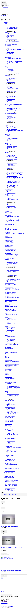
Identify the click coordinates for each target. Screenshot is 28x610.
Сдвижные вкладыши (11, 413)
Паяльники (9, 443)
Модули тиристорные (11, 91)
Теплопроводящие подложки (13, 386)
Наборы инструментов (9, 460)
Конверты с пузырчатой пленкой (11, 480)
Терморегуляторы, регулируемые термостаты (14, 227)
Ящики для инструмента (10, 490)
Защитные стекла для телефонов (12, 41)
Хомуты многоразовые (9, 421)
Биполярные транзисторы (12, 76)
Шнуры (6, 335)
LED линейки (10, 33)
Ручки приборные (8, 377)
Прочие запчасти (8, 45)
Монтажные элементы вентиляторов (15, 177)
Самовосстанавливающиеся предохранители (14, 233)
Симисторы (9, 86)
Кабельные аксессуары (10, 407)
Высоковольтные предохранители (14, 217)
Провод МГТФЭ (10, 330)
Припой (8, 403)
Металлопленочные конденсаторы (14, 61)
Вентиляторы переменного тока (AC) (15, 172)
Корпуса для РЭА (8, 366)
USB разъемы (10, 131)
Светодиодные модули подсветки (12, 297)
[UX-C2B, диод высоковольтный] (14, 584)
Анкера (8, 392)
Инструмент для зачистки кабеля (14, 447)
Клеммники (7, 152)
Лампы (6, 268)
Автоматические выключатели (11, 229)
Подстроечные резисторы (12, 50)
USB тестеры (10, 430)
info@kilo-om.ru (4, 15)
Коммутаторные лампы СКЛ (13, 270)
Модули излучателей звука (10, 250)
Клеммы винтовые (11, 147)
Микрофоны (9, 106)
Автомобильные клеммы (12, 144)
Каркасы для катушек (9, 362)
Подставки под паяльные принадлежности (16, 444)
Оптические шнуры (11, 339)
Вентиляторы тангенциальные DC (14, 174)
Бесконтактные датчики (12, 163)
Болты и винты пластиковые (13, 394)
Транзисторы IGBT (11, 79)
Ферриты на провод (11, 193)
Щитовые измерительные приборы (12, 180)
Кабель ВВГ (9, 320)
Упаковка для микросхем (10, 488)
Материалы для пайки (9, 400)
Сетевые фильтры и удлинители (11, 344)
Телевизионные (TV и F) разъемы (14, 127)
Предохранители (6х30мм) (13, 221)
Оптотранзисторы (11, 80)
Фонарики (7, 298)
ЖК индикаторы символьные (13, 280)
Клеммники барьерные (12, 159)
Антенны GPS (10, 195)
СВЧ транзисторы (11, 82)
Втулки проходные (8, 350)
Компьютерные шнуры (12, 337)
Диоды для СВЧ (10, 25)
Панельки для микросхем (10, 371)
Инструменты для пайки (10, 438)
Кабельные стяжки (8, 418)
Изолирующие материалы (10, 382)
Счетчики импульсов (11, 207)
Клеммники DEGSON (11, 155)
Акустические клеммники (12, 153)
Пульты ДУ (7, 42)
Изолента (9, 383)
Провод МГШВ (10, 331)
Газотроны (9, 116)
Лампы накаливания (11, 272)
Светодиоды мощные (11, 266)
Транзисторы (7, 75)
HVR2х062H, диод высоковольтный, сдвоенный (11, 570)
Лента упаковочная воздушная (11, 482)
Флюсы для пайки (11, 404)
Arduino (6, 236)
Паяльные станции (11, 441)
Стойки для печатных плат (10, 378)
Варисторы (7, 228)
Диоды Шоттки (10, 69)
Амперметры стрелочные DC (13, 182)
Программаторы (8, 463)
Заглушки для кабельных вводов (11, 354)
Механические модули (9, 245)
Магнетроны (9, 119)
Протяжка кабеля (8, 469)
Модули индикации (9, 251)
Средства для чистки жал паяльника (15, 405)
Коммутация (7, 134)
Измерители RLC (10, 433)
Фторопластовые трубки (10, 420)
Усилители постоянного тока (11, 314)
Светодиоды (7, 259)
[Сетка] (2, 508)
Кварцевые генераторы (12, 103)
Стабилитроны (10, 71)
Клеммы (6, 143)
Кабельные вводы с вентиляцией (12, 361)
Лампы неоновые (11, 273)
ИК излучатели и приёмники (11, 113)
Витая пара (9, 318)
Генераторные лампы (11, 117)
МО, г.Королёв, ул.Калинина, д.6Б (8, 606)
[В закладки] (7, 554)
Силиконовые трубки (11, 384)
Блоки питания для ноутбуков (11, 306)
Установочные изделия (8, 345)
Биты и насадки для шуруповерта (12, 465)
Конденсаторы (8, 57)
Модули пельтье (8, 211)
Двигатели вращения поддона (13, 24)
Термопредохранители (9, 224)
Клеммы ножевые (11, 149)
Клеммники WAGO (11, 156)
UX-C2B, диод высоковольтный (7, 591)
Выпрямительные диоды (12, 67)
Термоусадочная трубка (12, 388)
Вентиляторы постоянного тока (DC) (15, 173)
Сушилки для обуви (9, 476)
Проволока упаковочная (10, 486)
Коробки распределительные (11, 365)
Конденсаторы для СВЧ (12, 28)
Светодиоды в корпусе (12, 263)
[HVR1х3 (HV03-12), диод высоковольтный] (14, 519)
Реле (8, 140)
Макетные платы (8, 369)
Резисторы (7, 48)
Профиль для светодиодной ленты (12, 289)
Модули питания (8, 241)
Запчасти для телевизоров (10, 32)
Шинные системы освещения (11, 300)
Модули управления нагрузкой (11, 254)
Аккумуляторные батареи (10, 304)
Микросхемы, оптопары (10, 93)
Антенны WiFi (10, 198)
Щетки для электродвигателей (11, 44)
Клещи (8, 452)
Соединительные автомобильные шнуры (16, 341)
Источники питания (8, 301)
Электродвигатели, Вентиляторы (12, 170)
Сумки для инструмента (10, 461)
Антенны (6, 194)
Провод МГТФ (10, 328)
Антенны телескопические (12, 200)
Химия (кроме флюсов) (10, 416)
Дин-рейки (7, 353)
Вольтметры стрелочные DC (13, 185)
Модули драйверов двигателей (11, 249)
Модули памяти (8, 253)
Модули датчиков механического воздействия (14, 247)
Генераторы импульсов (10, 242)
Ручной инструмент (9, 446)
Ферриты (9, 191)
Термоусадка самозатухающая (13, 387)
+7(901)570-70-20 (5, 601)
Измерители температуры (12, 435)
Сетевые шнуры (10, 340)
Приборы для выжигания (12, 458)
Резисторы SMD (10, 52)
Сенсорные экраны (11, 281)
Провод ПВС (10, 332)
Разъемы (6, 125)
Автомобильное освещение (10, 284)
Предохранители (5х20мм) (13, 220)
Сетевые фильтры (8, 212)
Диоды (6, 66)
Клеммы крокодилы (11, 148)
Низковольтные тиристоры (12, 88)
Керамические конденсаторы (13, 59)
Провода (6, 326)
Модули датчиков (8, 246)
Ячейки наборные (8, 489)
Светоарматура (8, 294)
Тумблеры (9, 139)
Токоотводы (7, 379)
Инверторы (7, 311)
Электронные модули (8, 234)
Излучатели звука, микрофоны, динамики (13, 104)
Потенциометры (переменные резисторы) (16, 49)
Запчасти (5, 22)
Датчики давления (11, 165)
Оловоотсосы (10, 442)
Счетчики (6, 203)
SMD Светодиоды (11, 260)
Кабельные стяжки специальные (11, 422)
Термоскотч (7, 425)
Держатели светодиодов (12, 262)
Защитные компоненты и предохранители (13, 213)
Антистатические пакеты (10, 478)
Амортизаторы (8, 347)
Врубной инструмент (11, 451)
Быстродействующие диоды (13, 72)
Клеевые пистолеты (11, 456)
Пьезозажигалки (8, 474)
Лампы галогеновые (11, 271)
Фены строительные (11, 459)
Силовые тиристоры (11, 89)
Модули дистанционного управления (12, 238)
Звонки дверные (8, 473)
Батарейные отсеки (9, 348)
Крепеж (6, 391)
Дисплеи (6, 277)
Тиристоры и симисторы (10, 84)
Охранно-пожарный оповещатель (14, 110)
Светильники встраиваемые (10, 292)
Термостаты (7, 225)
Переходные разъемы (12, 129)
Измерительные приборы (10, 429)
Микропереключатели (12, 136)
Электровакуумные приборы (11, 114)
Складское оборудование (9, 477)
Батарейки (7, 305)
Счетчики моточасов (11, 208)
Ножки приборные (8, 370)
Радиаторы (7, 374)
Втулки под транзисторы (10, 349)
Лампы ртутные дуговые (12, 275)
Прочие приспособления (10, 471)
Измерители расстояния (12, 434)
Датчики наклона (10, 168)
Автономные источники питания (11, 302)
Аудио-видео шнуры (11, 336)
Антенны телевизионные (12, 199)
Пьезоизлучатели (11, 109)
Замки (6, 356)
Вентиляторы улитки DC (12, 176)
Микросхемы (10, 95)
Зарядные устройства (9, 309)
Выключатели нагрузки (9, 230)
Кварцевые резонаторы (12, 101)
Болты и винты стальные (12, 395)
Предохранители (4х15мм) (13, 219)
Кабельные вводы (8, 360)
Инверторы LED (10, 36)
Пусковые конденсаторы (12, 62)
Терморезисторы (10, 53)
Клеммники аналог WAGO (12, 157)
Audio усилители (8, 237)
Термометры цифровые (12, 186)
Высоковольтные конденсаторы (14, 63)
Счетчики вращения (11, 204)
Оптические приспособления (11, 464)
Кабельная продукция (8, 315)
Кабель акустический (11, 319)
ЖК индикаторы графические (13, 279)
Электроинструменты (9, 455)
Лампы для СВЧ (10, 29)
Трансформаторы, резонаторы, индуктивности (14, 97)
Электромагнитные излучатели (13, 108)
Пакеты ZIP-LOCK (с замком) (11, 485)
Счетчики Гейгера (11, 206)
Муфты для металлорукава (13, 412)
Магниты (9, 190)
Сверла (6, 467)
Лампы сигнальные (9, 287)
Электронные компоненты (9, 123)
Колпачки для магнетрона (12, 27)
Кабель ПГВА (10, 322)
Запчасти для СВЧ (8, 23)
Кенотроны (9, 118)
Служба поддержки (5, 599)
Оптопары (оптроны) (11, 96)
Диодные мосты (10, 70)
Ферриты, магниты (9, 189)
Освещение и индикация (9, 258)
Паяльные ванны (10, 439)
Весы (8, 431)
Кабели (6, 317)
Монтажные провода (11, 327)
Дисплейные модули (9, 243)
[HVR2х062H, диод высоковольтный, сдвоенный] (14, 563)
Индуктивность (10, 100)
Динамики (9, 105)
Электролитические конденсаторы (14, 58)
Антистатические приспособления (12, 468)
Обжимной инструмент (12, 450)
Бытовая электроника (8, 472)
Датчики (6, 161)
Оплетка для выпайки (11, 401)
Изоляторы (7, 357)
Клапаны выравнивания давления (12, 364)
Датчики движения (11, 166)
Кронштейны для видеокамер (11, 367)
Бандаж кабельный (11, 408)
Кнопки (8, 135)
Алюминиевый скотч (9, 426)
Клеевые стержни (8, 424)
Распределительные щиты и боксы (12, 375)
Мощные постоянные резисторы (14, 54)
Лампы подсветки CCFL (12, 39)
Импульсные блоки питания (10, 310)
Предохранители (8, 215)
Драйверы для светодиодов (10, 307)
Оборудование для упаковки (11, 484)
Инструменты (6, 428)
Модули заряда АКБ (9, 240)
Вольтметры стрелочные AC (13, 183)
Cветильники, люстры (9, 283)
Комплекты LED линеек (12, 37)
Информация (4, 597)
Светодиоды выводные (12, 264)
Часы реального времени (10, 257)
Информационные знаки (10, 358)
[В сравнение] (8, 554)
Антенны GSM (10, 196)
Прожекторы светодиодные (10, 288)
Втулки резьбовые (11, 396)
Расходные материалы (8, 381)
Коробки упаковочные (9, 481)
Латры (6, 313)
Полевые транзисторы (12, 78)
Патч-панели (7, 373)
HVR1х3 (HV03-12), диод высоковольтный (10, 526)
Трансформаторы (11, 99)
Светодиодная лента (9, 296)
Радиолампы (10, 121)
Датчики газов (10, 164)
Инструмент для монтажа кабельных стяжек (16, 448)
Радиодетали (6, 46)
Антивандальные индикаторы (11, 285)
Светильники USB (8, 290)
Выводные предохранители (13, 216)
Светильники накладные (10, 293)
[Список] (4, 508)
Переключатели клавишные (13, 138)
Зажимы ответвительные (12, 409)
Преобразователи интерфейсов (11, 255)
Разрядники (7, 232)
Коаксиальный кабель (11, 323)
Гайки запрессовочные (12, 397)
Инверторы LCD (10, 35)
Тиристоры (9, 87)
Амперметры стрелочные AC (13, 181)
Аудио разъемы (10, 126)
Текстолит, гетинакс (9, 417)
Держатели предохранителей (11, 352)
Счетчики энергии (11, 210)
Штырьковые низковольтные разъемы (15, 130)
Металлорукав (10, 411)
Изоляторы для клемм (12, 146)
